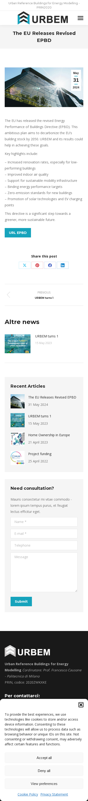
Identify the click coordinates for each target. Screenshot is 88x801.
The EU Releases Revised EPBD (52, 397)
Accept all (44, 758)
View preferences (44, 784)
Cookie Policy (28, 794)
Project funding (39, 454)
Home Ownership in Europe (49, 435)
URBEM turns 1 (46, 336)
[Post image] (18, 343)
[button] (81, 704)
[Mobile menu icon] (80, 18)
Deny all (44, 771)
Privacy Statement (54, 794)
